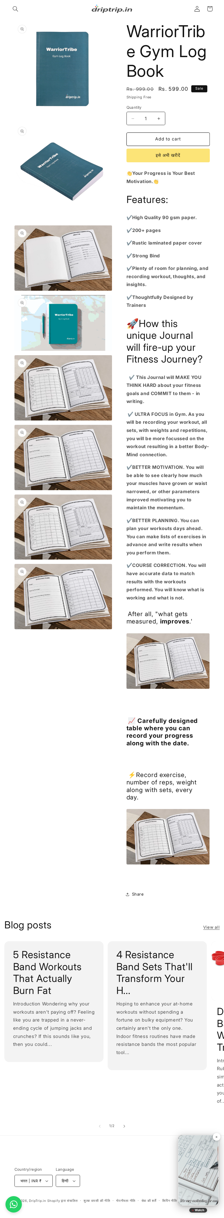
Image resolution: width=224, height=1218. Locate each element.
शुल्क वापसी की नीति (97, 1201)
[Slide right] (124, 1126)
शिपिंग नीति (169, 1201)
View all (211, 927)
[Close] (216, 1137)
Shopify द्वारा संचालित (62, 1201)
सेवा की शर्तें (149, 1201)
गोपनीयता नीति (125, 1201)
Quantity (134, 107)
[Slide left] (100, 1126)
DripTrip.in (37, 1201)
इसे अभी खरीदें (168, 155)
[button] (15, 8)
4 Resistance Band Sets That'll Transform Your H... (154, 972)
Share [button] (138, 894)
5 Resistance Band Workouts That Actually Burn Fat (47, 972)
